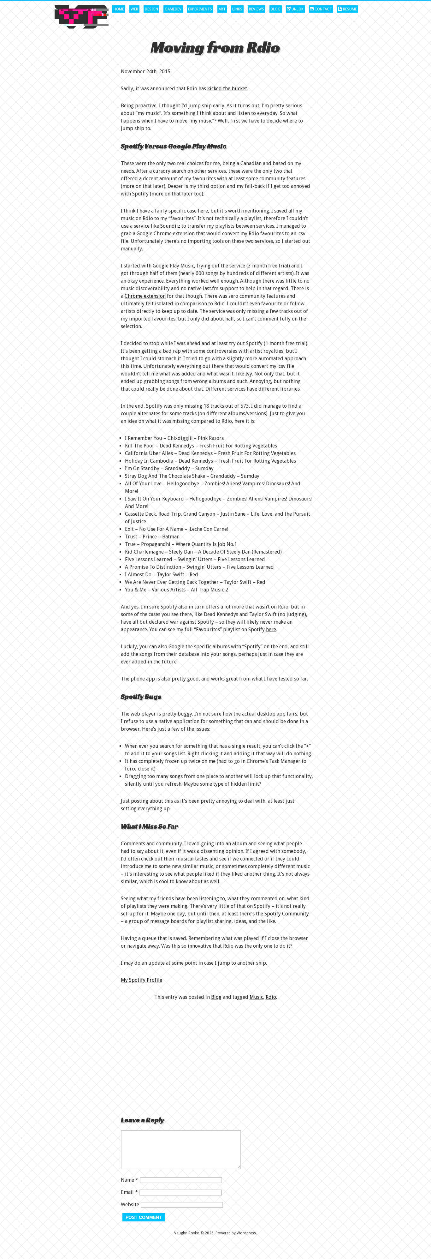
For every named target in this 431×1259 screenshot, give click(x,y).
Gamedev (173, 9)
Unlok (298, 9)
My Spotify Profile (141, 980)
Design (151, 9)
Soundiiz (170, 226)
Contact (323, 9)
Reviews (256, 9)
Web (134, 9)
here (271, 629)
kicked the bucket (227, 89)
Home (119, 9)
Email (127, 1192)
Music (256, 997)
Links (237, 9)
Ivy (248, 374)
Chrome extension (145, 296)
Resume (350, 9)
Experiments (200, 9)
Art (222, 9)
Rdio (271, 997)
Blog (275, 9)
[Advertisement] (215, 1058)
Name (127, 1180)
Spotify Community (286, 914)
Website (130, 1205)
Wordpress (246, 1233)
